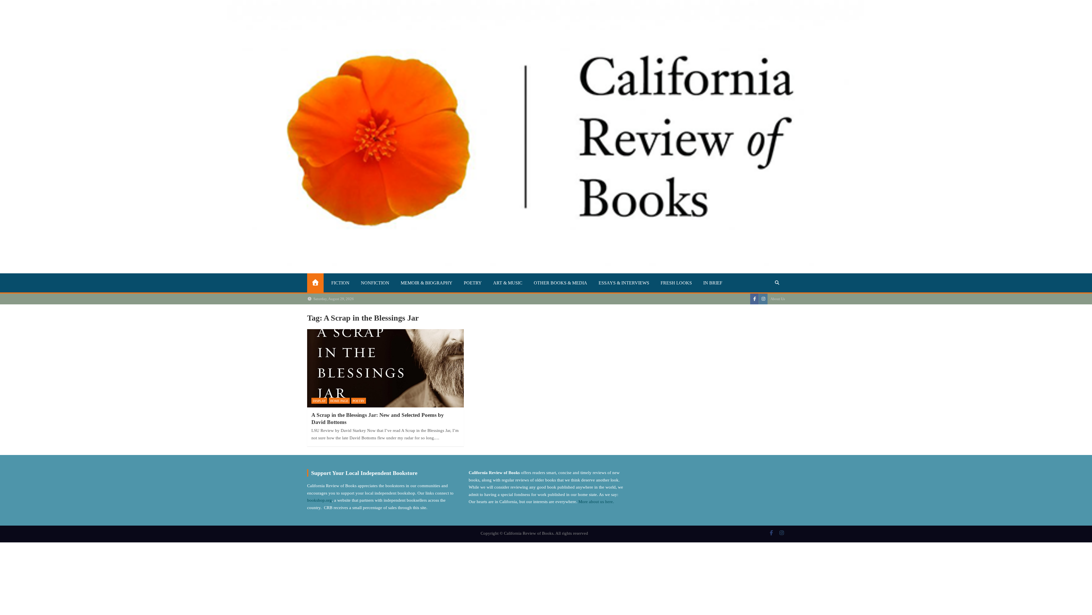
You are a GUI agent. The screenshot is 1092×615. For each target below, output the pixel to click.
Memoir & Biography (426, 282)
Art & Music (507, 282)
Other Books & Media (560, 282)
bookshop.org (319, 500)
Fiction (340, 282)
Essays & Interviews (624, 282)
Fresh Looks (676, 282)
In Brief (712, 282)
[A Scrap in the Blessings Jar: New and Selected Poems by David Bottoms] (385, 368)
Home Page (339, 401)
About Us (777, 299)
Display (319, 401)
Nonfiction (375, 282)
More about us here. (596, 501)
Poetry (473, 282)
